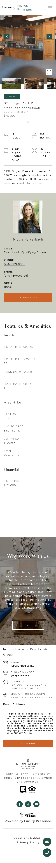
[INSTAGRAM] (28, 804)
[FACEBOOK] (19, 804)
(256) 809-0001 (14, 264)
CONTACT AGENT (28, 297)
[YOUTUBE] (36, 804)
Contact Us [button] (28, 625)
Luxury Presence (37, 821)
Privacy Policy (22, 733)
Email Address (14, 704)
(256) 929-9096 (20, 675)
